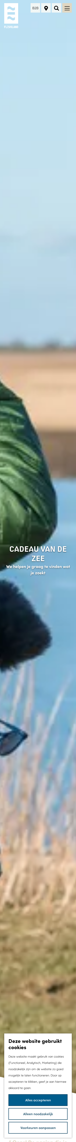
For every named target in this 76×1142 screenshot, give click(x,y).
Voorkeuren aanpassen (38, 1127)
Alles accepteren (38, 1100)
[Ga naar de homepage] (11, 15)
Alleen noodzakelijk (38, 1114)
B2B (35, 8)
